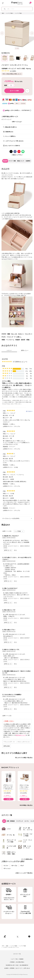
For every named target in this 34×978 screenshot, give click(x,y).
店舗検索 (21, 959)
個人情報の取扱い (20, 962)
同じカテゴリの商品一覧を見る (23, 757)
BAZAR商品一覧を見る (26, 805)
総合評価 (5, 359)
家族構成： (6, 424)
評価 (3, 366)
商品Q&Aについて (21, 735)
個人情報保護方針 (24, 965)
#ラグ (22, 865)
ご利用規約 (12, 962)
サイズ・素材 (12, 161)
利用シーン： (6, 413)
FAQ (16, 959)
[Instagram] (11, 936)
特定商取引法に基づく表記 (12, 965)
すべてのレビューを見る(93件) (10, 518)
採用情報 (12, 968)
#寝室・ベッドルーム (8, 339)
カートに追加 (15, 90)
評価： (5, 411)
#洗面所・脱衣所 (20, 339)
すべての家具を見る (26, 859)
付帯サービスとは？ (17, 121)
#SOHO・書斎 (6, 334)
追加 (9, 799)
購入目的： (6, 415)
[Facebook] (23, 936)
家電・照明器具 (11, 821)
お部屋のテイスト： (8, 426)
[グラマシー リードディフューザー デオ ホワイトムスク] (8, 777)
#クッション (7, 868)
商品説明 (5, 161)
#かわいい (21, 334)
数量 (5, 85)
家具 (4, 821)
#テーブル (14, 865)
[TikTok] (4, 936)
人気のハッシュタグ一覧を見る (23, 873)
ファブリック (19, 821)
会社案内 (6, 968)
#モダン (4, 337)
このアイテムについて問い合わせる (14, 141)
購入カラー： (6, 417)
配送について (20, 161)
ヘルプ (12, 959)
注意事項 (28, 161)
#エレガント (28, 334)
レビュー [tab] (9, 350)
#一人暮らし (18, 337)
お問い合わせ (27, 968)
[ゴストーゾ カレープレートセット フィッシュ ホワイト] (24, 777)
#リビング (10, 337)
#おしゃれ (14, 334)
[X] (18, 936)
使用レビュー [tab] (24, 350)
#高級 (27, 339)
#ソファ (6, 865)
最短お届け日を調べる (11, 127)
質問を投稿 (6, 746)
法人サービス (19, 968)
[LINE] (29, 936)
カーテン (27, 821)
